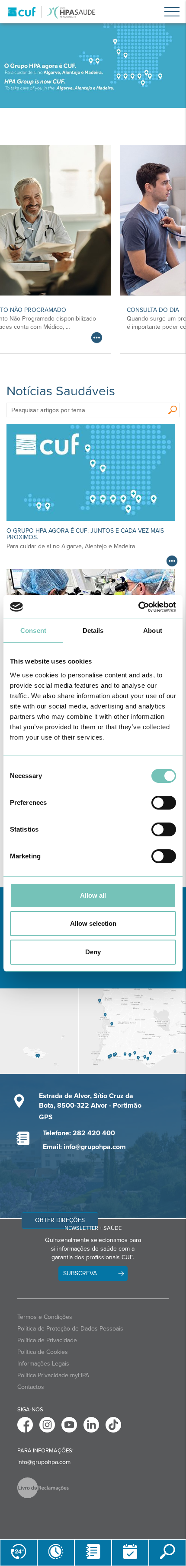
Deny (93, 952)
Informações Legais (43, 1363)
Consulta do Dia (50, 310)
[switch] (163, 803)
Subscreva (80, 1273)
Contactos (30, 1387)
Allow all (93, 895)
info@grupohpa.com (44, 1462)
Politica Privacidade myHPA (53, 1375)
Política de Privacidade (47, 1340)
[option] (93, 65)
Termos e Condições (44, 1317)
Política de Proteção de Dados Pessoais (70, 1328)
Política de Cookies (42, 1352)
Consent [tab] (33, 630)
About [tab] (152, 630)
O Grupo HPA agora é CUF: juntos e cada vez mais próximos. (85, 534)
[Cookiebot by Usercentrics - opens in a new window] (138, 607)
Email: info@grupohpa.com (84, 1147)
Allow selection (93, 923)
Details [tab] (93, 630)
